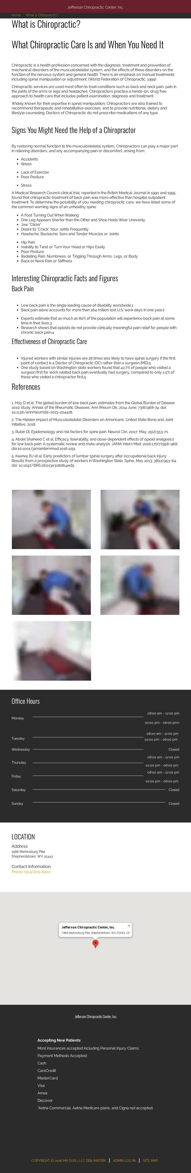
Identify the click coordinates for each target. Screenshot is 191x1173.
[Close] (129, 926)
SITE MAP (150, 1160)
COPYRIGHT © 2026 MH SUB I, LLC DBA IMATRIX (68, 1160)
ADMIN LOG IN (124, 1160)
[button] (95, 944)
